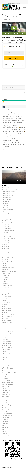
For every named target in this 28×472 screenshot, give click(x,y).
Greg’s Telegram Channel (18, 1)
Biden (3, 217)
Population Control (6, 369)
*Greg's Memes (6, 201)
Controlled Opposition (7, 238)
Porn (3, 371)
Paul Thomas (5, 353)
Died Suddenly (5, 252)
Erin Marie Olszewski (7, 267)
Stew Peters (5, 396)
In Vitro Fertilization (6, 310)
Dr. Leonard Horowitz (7, 258)
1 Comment (10, 19)
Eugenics (4, 269)
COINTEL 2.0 (5, 236)
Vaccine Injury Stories (7, 415)
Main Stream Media (6, 332)
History (3, 298)
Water (3, 431)
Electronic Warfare (6, 261)
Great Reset (5, 295)
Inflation (4, 312)
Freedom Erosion (6, 285)
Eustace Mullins (6, 275)
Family (3, 279)
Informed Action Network (8, 314)
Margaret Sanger (6, 334)
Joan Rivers (5, 318)
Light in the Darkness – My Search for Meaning (13, 328)
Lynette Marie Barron (7, 330)
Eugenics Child (5, 273)
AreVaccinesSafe (11, 3)
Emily (3, 265)
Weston (4, 433)
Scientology (5, 390)
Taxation (4, 400)
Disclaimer (18, 3)
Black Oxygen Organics (7, 219)
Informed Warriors (6, 316)
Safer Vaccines (5, 386)
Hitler (3, 300)
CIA (3, 234)
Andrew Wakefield (6, 209)
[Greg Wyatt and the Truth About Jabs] (11, 7)
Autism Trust (5, 213)
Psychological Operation (7, 372)
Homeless (4, 304)
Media (3, 337)
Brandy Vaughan (6, 222)
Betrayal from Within (7, 215)
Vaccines (4, 417)
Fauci (3, 281)
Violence (4, 423)
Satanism (4, 388)
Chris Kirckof (5, 232)
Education (4, 259)
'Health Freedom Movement (8, 189)
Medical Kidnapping (6, 341)
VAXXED (4, 419)
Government (5, 293)
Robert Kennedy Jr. (6, 382)
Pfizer (3, 359)
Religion (4, 376)
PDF (3, 355)
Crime (3, 244)
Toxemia (4, 408)
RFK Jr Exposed (6, 380)
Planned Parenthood (7, 361)
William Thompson (6, 435)
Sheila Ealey (5, 392)
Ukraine (4, 411)
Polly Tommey (5, 365)
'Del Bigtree (4, 187)
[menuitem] (8, 1)
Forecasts (4, 283)
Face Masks (5, 277)
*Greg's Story (5, 203)
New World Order (6, 347)
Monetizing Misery (6, 343)
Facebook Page (9, 1)
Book (3, 221)
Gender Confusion (6, 289)
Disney (3, 254)
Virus (3, 425)
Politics (3, 363)
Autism (3, 211)
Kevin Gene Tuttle (6, 324)
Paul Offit (4, 351)
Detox (3, 250)
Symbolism (4, 398)
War (3, 429)
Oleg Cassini (5, 349)
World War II (5, 437)
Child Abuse (5, 226)
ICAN (3, 306)
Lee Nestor (4, 326)
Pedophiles (4, 357)
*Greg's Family (5, 197)
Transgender (5, 409)
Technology (4, 402)
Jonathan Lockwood (6, 320)
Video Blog (4, 421)
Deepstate (4, 246)
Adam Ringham (5, 207)
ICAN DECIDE (5, 308)
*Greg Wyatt (5, 193)
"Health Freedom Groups (8, 191)
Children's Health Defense (8, 230)
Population (4, 367)
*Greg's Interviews (6, 199)
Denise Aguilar (5, 248)
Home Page (5, 302)
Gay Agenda (5, 287)
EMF (3, 263)
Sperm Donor (5, 394)
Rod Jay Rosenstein (7, 384)
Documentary (5, 256)
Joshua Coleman (6, 322)
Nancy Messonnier (6, 345)
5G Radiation (5, 205)
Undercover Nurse (6, 413)
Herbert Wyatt (5, 296)
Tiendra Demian (6, 406)
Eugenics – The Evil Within (8, 271)
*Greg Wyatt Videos (6, 195)
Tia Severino (5, 404)
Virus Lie (4, 427)
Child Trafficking (6, 228)
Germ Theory (5, 291)
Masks (3, 335)
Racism (4, 374)
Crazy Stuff (4, 242)
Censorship (4, 224)
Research (4, 378)
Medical (4, 339)
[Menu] (24, 7)
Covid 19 (4, 240)
